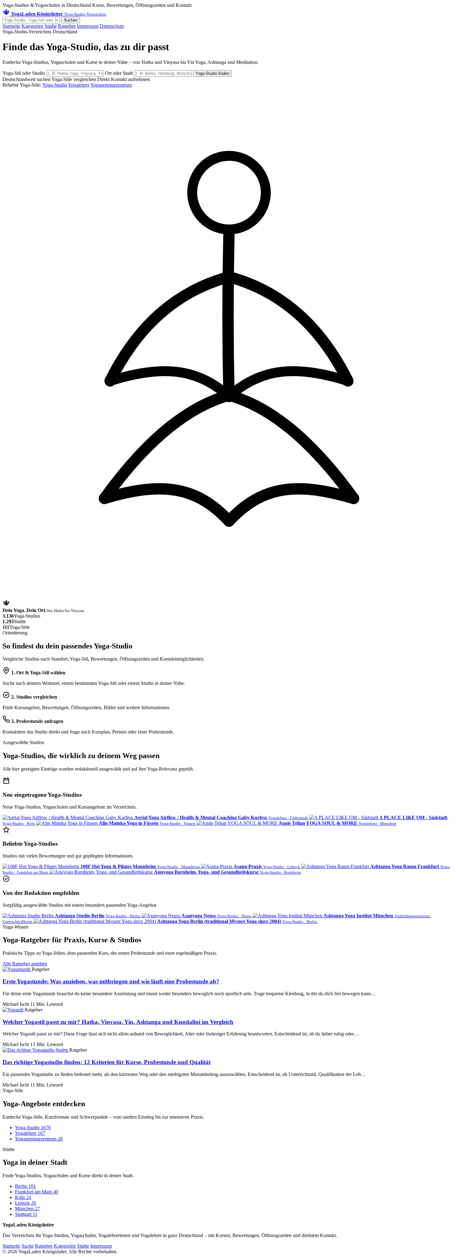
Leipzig (25, 1203)
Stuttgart (26, 1214)
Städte (51, 26)
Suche (27, 1246)
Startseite (11, 26)
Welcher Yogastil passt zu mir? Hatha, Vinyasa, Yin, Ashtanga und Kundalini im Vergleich (117, 1022)
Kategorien (32, 26)
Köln (23, 1197)
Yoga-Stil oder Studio (24, 73)
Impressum (87, 26)
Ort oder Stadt (119, 73)
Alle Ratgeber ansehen (24, 963)
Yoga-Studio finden (212, 73)
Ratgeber (67, 26)
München (27, 1208)
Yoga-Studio (54, 85)
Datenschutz (112, 26)
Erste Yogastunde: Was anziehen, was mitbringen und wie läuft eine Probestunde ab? (110, 981)
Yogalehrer (78, 85)
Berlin (25, 1186)
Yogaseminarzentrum (111, 85)
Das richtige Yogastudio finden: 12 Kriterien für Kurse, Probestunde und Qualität (106, 1062)
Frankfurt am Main (36, 1191)
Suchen (71, 20)
